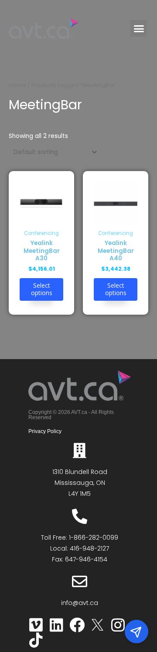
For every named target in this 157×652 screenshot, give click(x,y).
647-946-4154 (86, 559)
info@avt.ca (79, 602)
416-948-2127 (89, 548)
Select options (41, 289)
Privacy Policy (44, 431)
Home (17, 85)
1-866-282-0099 (93, 537)
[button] (138, 28)
